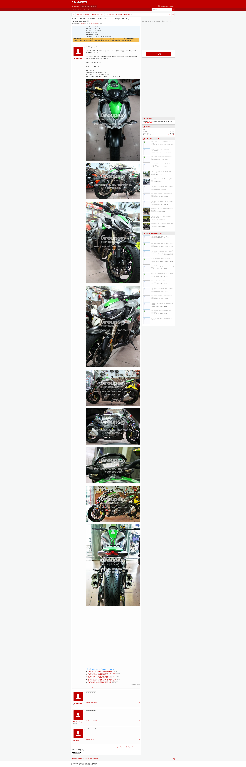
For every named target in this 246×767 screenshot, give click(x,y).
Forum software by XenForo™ (84, 763)
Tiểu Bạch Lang (94, 23)
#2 (139, 702)
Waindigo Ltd (93, 764)
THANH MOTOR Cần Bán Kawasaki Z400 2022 (101, 681)
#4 (139, 739)
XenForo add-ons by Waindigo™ (78, 764)
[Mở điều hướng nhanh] (169, 14)
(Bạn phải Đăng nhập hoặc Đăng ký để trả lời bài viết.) (127, 747)
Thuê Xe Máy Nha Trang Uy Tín (159, 236)
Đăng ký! (158, 54)
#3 (139, 720)
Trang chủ (74, 758)
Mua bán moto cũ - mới (88, 6)
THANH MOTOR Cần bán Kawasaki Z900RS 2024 (102, 679)
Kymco (152, 174)
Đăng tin (97, 10)
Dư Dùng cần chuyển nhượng (96, 674)
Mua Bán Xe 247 (155, 144)
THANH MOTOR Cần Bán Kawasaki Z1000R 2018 (102, 673)
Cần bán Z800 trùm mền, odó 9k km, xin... (100, 682)
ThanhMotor (154, 211)
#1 (139, 687)
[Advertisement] (113, 623)
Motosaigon (75, 6)
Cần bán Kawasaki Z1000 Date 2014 (98, 678)
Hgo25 (152, 237)
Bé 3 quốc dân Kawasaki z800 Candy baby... (100, 671)
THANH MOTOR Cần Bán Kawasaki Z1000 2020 (101, 676)
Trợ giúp (84, 758)
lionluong (76, 740)
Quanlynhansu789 (155, 159)
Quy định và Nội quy (93, 758)
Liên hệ (80, 758)
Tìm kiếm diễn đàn (77, 10)
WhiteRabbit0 (170, 135)
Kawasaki (82, 23)
